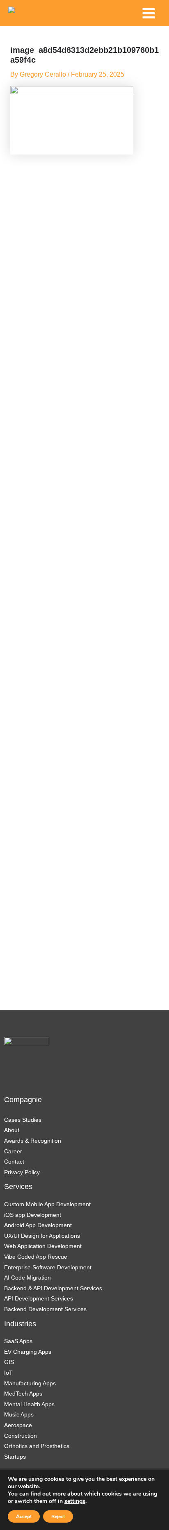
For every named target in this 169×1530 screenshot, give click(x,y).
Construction (20, 1435)
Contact (14, 1161)
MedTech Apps (23, 1393)
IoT (8, 1372)
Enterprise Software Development (47, 1267)
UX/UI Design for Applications (42, 1235)
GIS (9, 1362)
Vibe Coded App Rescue (35, 1256)
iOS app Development (32, 1215)
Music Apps (19, 1414)
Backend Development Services (45, 1309)
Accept (24, 1516)
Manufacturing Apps (30, 1383)
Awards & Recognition (32, 1140)
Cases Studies (22, 1119)
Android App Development (38, 1225)
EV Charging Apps (27, 1351)
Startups (15, 1456)
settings (74, 1501)
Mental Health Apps (29, 1404)
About (11, 1130)
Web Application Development (43, 1246)
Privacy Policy (22, 1172)
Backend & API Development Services (53, 1288)
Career (13, 1151)
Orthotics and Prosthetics (36, 1446)
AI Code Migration (27, 1277)
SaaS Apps (18, 1341)
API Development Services (39, 1298)
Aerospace (18, 1425)
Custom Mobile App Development (47, 1204)
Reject (58, 1516)
